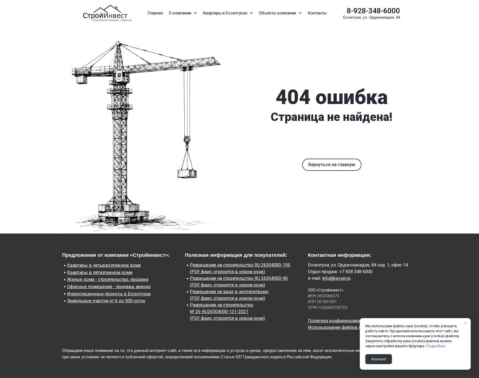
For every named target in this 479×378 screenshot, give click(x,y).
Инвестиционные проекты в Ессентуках (109, 293)
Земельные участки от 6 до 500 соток (106, 300)
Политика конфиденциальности (341, 320)
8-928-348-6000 (373, 11)
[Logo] (106, 13)
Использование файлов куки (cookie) (346, 327)
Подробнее (435, 346)
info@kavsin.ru (336, 278)
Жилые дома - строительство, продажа (107, 279)
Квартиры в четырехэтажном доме (104, 265)
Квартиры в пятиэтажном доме (100, 272)
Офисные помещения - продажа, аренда (109, 286)
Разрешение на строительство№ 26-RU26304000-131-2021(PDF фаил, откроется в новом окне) (227, 311)
